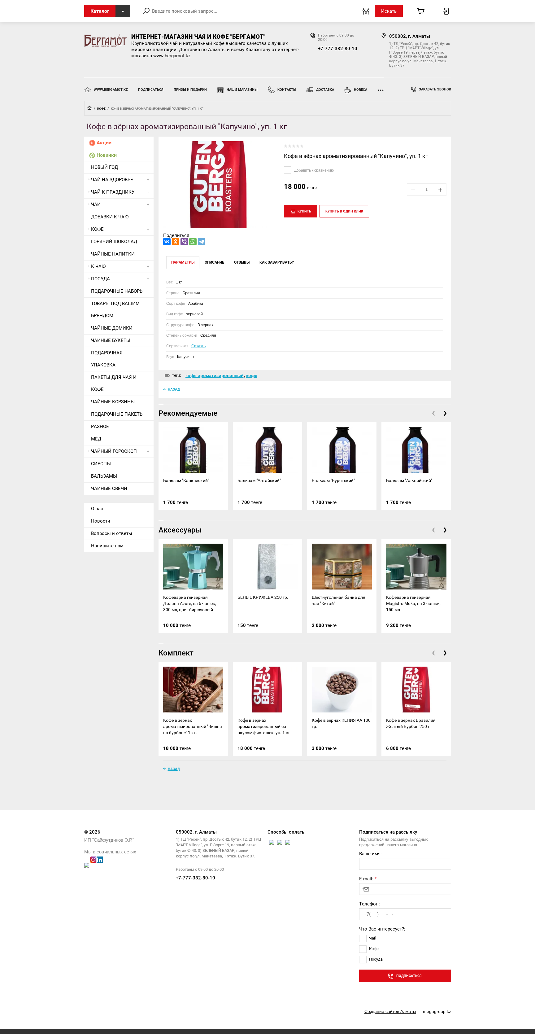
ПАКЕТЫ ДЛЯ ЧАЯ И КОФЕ (114, 383)
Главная (89, 108)
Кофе (374, 948)
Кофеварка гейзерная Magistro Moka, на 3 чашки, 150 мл (413, 603)
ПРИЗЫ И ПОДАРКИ (190, 90)
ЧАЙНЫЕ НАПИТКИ (113, 254)
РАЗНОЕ (100, 426)
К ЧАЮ (98, 266)
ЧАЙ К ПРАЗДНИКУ (112, 192)
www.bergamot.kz (111, 90)
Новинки (107, 155)
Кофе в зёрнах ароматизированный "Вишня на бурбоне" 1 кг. (192, 726)
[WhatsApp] (193, 241)
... (380, 88)
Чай (372, 938)
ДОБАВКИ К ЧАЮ (109, 217)
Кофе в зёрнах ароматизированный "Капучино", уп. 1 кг (356, 156)
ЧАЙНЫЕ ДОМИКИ (112, 328)
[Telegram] (201, 241)
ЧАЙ (96, 204)
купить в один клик (344, 211)
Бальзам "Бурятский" (333, 480)
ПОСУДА (100, 279)
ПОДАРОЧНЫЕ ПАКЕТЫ (117, 414)
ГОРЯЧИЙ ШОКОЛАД (114, 241)
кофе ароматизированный (214, 375)
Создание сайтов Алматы (390, 1011)
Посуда (376, 959)
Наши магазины (242, 90)
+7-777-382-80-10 (337, 48)
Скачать (198, 346)
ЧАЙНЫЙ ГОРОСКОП (114, 451)
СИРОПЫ (101, 464)
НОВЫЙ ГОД (104, 167)
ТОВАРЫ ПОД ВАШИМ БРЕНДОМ (115, 309)
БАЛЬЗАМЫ (104, 476)
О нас (97, 508)
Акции (104, 143)
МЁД (96, 439)
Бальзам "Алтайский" (259, 480)
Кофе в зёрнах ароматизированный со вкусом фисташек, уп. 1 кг (263, 726)
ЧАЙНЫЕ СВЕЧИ (109, 488)
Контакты (286, 90)
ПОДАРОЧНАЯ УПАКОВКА (107, 359)
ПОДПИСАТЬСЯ (150, 90)
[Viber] (184, 241)
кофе (251, 375)
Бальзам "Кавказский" (186, 480)
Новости (100, 521)
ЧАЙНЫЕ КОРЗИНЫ (113, 402)
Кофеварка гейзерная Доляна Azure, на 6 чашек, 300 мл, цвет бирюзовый (189, 603)
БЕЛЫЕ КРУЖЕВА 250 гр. (262, 597)
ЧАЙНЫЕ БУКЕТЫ (110, 340)
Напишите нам (107, 546)
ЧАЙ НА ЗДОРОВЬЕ (112, 179)
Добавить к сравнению (313, 170)
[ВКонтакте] (167, 241)
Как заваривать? (276, 262)
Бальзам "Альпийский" (409, 480)
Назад (174, 389)
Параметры (182, 262)
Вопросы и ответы (111, 533)
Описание (214, 262)
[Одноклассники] (175, 241)
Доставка (325, 90)
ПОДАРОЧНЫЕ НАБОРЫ (117, 291)
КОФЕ (101, 108)
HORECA (360, 90)
